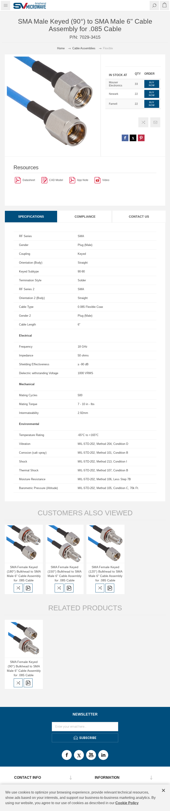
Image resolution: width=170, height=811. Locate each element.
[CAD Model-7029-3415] (44, 180)
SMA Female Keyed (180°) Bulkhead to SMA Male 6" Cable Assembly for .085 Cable (24, 573)
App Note (82, 180)
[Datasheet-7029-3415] (18, 180)
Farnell (113, 103)
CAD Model (56, 180)
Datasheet (29, 180)
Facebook (67, 755)
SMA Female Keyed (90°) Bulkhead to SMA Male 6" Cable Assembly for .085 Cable (24, 668)
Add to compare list (143, 122)
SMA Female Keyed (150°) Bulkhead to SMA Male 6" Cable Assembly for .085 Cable (64, 573)
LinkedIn (103, 755)
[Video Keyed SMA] (97, 180)
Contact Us (139, 216)
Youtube (91, 755)
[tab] (31, 216)
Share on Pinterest (141, 138)
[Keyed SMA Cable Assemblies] (72, 180)
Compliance (85, 216)
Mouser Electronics (115, 84)
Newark (113, 93)
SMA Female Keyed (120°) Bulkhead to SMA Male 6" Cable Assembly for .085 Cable (105, 573)
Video (105, 180)
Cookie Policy (127, 803)
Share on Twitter (133, 138)
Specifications (31, 216)
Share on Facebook (125, 138)
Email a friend (155, 122)
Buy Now (152, 84)
